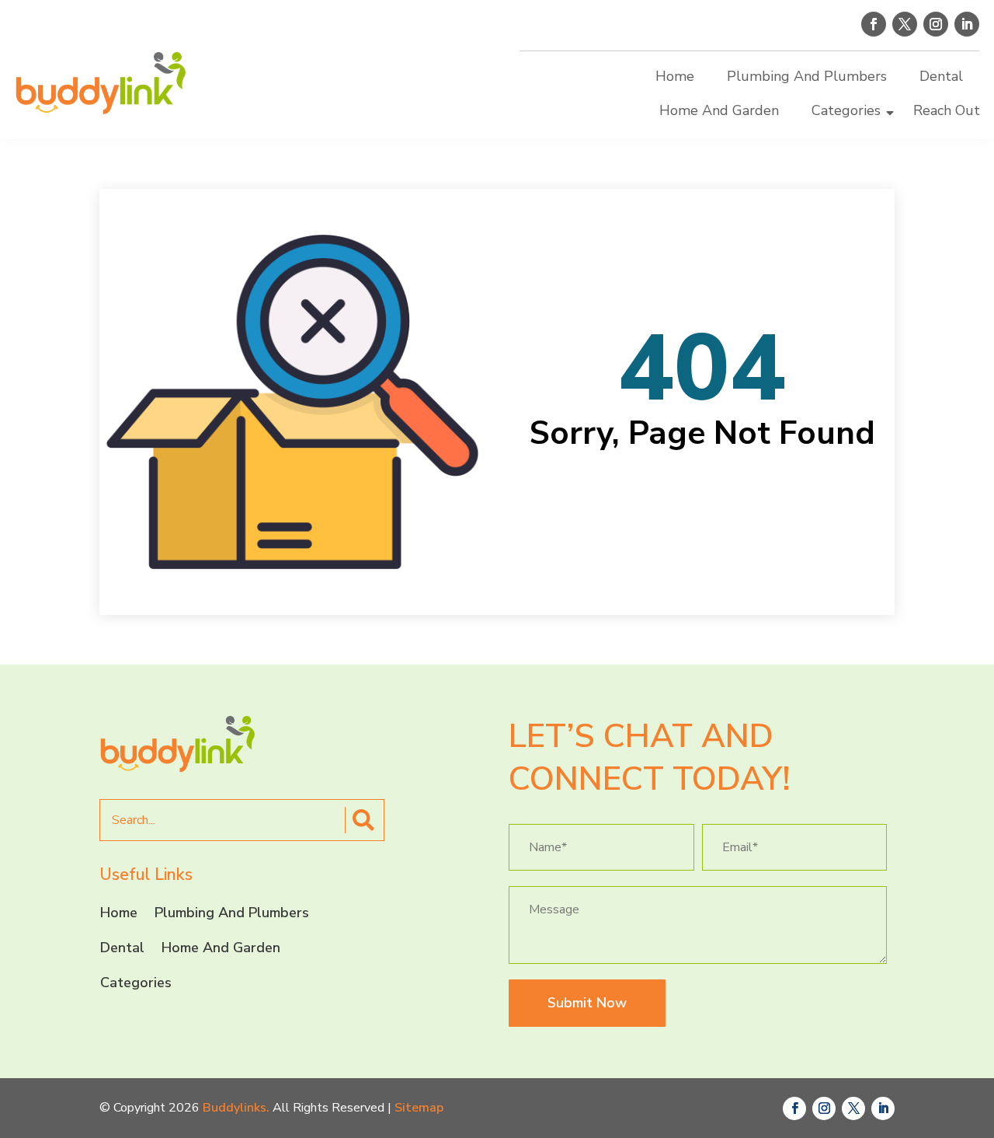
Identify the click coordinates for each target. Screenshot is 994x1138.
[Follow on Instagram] (935, 24)
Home (674, 76)
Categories (846, 110)
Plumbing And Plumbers (807, 76)
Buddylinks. (236, 1107)
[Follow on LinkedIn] (966, 24)
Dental (941, 76)
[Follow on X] (904, 24)
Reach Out (946, 110)
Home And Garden (719, 110)
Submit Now (587, 1002)
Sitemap (418, 1107)
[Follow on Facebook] (873, 24)
